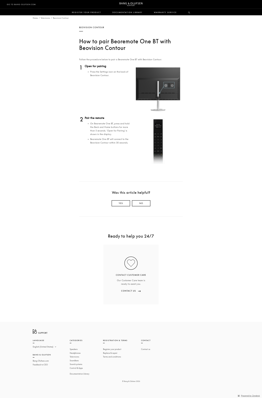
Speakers (74, 349)
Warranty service (165, 12)
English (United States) (43, 346)
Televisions (45, 18)
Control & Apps (76, 368)
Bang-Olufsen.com (41, 361)
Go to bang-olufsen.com (21, 4)
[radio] (121, 203)
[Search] (189, 13)
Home (35, 18)
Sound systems (76, 364)
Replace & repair (110, 353)
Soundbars (74, 360)
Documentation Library (127, 12)
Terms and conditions (112, 357)
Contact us (145, 349)
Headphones (75, 353)
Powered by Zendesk (250, 396)
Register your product (86, 12)
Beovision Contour (61, 18)
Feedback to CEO (40, 364)
